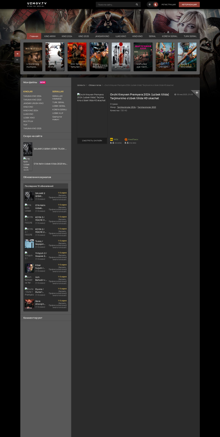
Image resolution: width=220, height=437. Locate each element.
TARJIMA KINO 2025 (32, 128)
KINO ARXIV (50, 36)
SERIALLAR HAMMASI (57, 97)
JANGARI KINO (102, 36)
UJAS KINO (121, 36)
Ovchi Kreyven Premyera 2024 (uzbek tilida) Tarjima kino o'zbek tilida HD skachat (139, 96)
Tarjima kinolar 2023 (147, 107)
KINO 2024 (67, 36)
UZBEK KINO (29, 117)
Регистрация (169, 4)
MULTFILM (28, 121)
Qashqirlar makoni (57, 118)
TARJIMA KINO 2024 (32, 96)
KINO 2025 (84, 36)
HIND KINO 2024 (30, 110)
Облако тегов (95, 85)
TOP (25, 124)
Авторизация (189, 4)
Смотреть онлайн (92, 140)
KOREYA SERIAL (169, 36)
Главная (34, 36)
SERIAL (152, 36)
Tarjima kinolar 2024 (126, 107)
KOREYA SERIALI (59, 109)
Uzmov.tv (81, 85)
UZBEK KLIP (57, 113)
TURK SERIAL (190, 36)
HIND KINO (137, 36)
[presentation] (17, 60)
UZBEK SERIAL (58, 106)
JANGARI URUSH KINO (33, 103)
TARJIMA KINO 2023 (32, 99)
